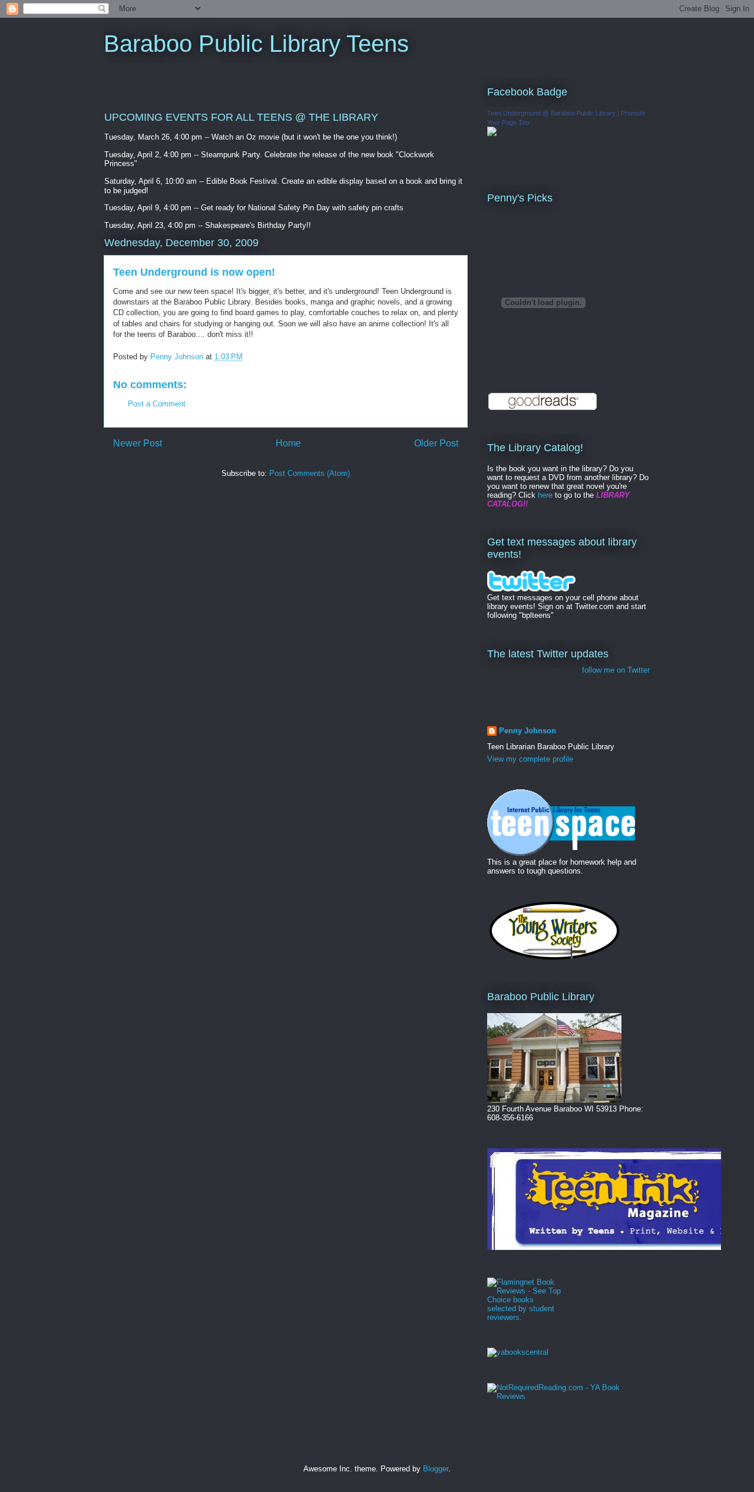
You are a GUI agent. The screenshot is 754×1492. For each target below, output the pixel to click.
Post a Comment (157, 403)
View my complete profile (530, 759)
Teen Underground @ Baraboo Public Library (551, 113)
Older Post (436, 443)
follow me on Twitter (616, 670)
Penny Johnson (527, 730)
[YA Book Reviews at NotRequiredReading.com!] (568, 1396)
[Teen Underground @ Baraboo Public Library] (492, 133)
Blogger (435, 1468)
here (545, 495)
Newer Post (137, 443)
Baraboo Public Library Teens (256, 44)
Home (288, 443)
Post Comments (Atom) (309, 473)
